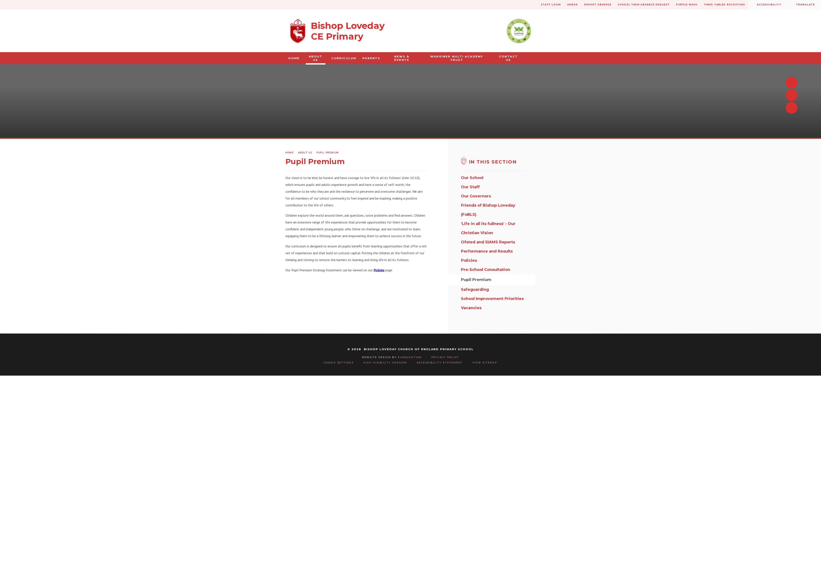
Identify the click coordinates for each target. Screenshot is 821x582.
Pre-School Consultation (485, 269)
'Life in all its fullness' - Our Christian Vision (488, 228)
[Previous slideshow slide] (791, 82)
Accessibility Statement (440, 362)
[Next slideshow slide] (791, 95)
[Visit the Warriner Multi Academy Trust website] (518, 31)
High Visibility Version (385, 362)
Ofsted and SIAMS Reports (488, 242)
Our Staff (470, 187)
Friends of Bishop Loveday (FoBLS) (488, 210)
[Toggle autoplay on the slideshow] (791, 108)
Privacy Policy (445, 357)
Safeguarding (475, 289)
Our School (472, 177)
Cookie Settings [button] (339, 362)
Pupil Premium (327, 152)
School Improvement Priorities (492, 298)
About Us (305, 152)
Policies (379, 270)
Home (289, 152)
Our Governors (476, 196)
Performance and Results (487, 251)
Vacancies (471, 308)
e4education (410, 357)
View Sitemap (485, 362)
